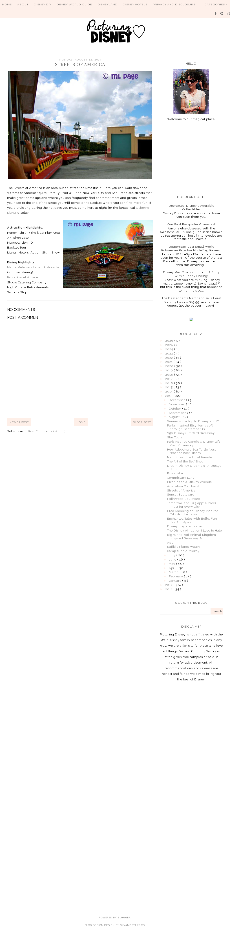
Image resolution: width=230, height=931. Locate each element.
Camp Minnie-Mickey (183, 551)
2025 (169, 345)
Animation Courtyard (183, 486)
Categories (215, 4)
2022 (169, 357)
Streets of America (181, 490)
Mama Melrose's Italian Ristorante (33, 267)
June (173, 559)
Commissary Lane (181, 477)
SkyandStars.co (132, 925)
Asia (170, 542)
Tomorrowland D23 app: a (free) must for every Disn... (191, 504)
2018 (169, 374)
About (23, 4)
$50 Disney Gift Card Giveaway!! (192, 433)
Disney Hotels (135, 4)
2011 (169, 589)
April (173, 568)
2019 (169, 370)
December (177, 400)
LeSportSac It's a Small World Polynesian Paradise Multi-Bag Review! (191, 248)
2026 (169, 340)
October (175, 408)
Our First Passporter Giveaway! (191, 224)
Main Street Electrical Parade (189, 457)
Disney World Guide (74, 4)
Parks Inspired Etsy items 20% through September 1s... (190, 427)
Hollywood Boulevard (183, 498)
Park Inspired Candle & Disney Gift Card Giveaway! (193, 443)
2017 (169, 379)
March (174, 572)
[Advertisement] (191, 158)
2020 (169, 366)
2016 (169, 383)
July (172, 555)
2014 (169, 391)
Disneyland (107, 4)
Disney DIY (42, 4)
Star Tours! (175, 437)
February (176, 576)
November (177, 404)
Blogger (124, 917)
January (175, 580)
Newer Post (19, 422)
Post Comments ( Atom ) (47, 431)
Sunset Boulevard (181, 494)
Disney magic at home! (185, 526)
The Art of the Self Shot (185, 461)
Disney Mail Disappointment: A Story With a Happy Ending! (191, 274)
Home (7, 4)
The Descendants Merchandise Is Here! (191, 298)
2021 (169, 361)
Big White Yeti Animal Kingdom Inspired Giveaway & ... (191, 536)
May (172, 563)
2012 (169, 585)
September (178, 413)
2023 (169, 353)
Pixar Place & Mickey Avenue (189, 482)
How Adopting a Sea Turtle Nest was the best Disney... (191, 451)
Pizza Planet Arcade (22, 277)
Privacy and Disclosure (174, 4)
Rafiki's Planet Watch (183, 546)
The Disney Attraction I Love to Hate (194, 530)
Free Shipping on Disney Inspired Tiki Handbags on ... (193, 512)
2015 (169, 387)
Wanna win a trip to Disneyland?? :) (194, 421)
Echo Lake (175, 473)
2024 (169, 349)
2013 (169, 395)
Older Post (142, 422)
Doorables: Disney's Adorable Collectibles (191, 207)
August (175, 417)
